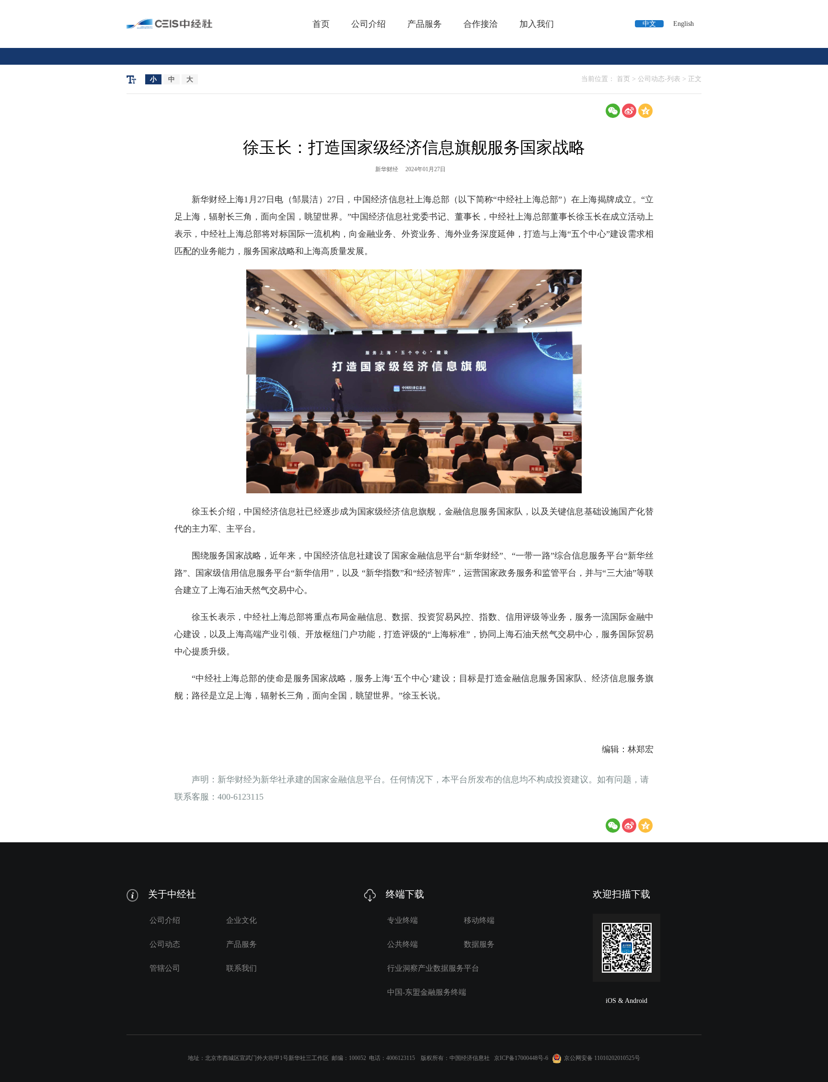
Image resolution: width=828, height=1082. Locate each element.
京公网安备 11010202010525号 (602, 1057)
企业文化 (241, 920)
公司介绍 (368, 24)
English (683, 23)
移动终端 (479, 920)
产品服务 (424, 24)
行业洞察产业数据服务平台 (433, 968)
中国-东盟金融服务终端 (426, 992)
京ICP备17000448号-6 (521, 1057)
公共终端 (402, 944)
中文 (649, 23)
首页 (321, 24)
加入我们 (536, 24)
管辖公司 (165, 968)
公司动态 (165, 944)
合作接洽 (480, 24)
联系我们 (241, 968)
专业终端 (402, 920)
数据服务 (479, 944)
